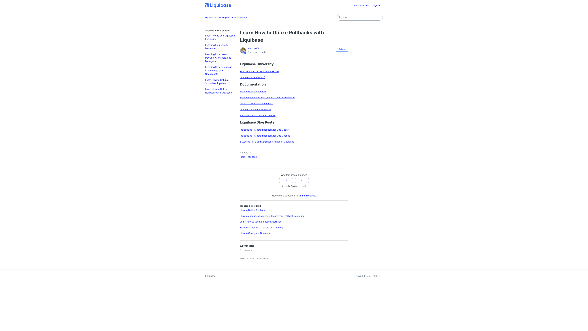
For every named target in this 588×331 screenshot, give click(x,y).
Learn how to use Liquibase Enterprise (220, 37)
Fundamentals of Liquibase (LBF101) (259, 71)
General (243, 17)
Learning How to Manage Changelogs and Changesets (218, 70)
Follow (342, 49)
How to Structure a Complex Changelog (261, 227)
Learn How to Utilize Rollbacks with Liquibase (218, 91)
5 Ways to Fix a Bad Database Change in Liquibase (267, 141)
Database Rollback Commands (256, 103)
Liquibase (209, 17)
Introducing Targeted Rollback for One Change (265, 135)
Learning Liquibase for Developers (217, 47)
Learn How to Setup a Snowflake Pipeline (216, 81)
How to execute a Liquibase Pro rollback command (267, 97)
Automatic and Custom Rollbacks (257, 115)
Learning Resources (226, 17)
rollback (252, 156)
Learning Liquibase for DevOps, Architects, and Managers (218, 58)
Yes (286, 180)
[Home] (218, 5)
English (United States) (368, 276)
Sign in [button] (376, 5)
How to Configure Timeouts (255, 233)
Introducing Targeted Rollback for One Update (265, 129)
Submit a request (360, 5)
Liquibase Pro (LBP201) (252, 77)
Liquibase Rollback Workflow (255, 109)
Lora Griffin (254, 48)
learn (242, 156)
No (302, 180)
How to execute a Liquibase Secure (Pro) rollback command (272, 216)
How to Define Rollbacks (253, 91)
